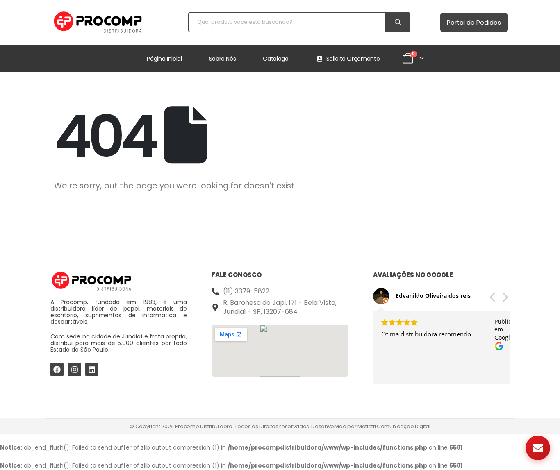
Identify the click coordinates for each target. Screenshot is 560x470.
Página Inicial (164, 58)
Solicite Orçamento (353, 58)
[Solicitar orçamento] (538, 448)
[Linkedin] (91, 369)
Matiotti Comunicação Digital (393, 426)
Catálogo (275, 58)
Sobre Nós (222, 58)
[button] (505, 299)
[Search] (397, 22)
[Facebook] (57, 369)
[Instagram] (74, 369)
